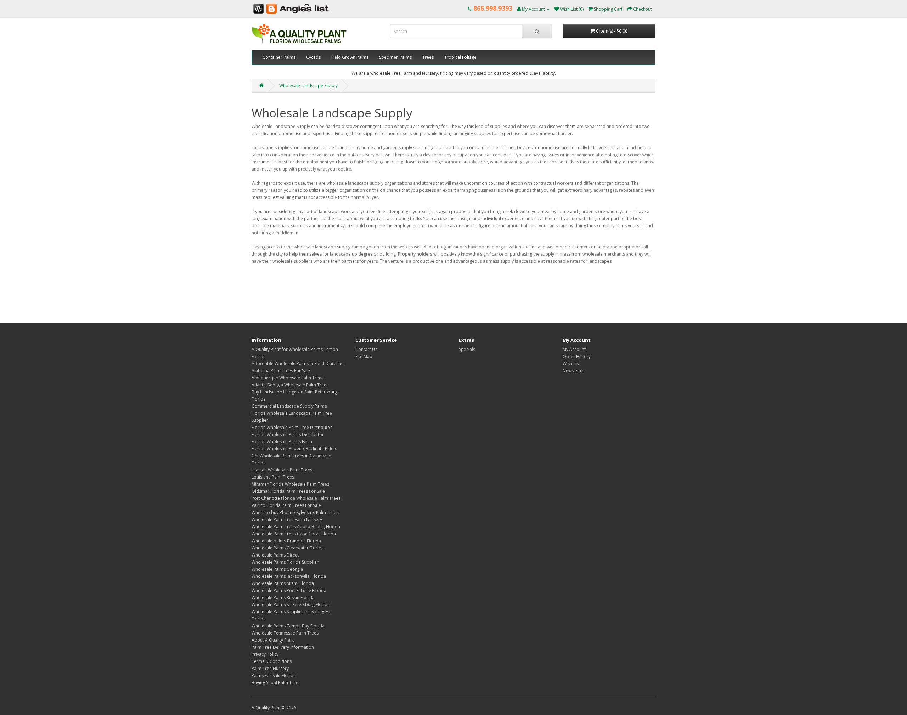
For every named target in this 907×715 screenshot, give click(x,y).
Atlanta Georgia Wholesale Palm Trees (290, 385)
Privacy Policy (265, 654)
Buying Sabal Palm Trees (276, 683)
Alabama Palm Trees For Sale (281, 371)
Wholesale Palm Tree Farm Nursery (287, 519)
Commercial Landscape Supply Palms (289, 406)
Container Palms (279, 57)
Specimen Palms (395, 57)
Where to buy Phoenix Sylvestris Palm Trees (295, 512)
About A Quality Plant (273, 640)
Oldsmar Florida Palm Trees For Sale (288, 491)
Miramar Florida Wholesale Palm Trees (290, 484)
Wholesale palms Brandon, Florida (286, 541)
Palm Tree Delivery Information (283, 647)
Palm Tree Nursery (270, 668)
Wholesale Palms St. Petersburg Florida (291, 605)
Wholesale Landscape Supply (308, 86)
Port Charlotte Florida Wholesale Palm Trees (296, 498)
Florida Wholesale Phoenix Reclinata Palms (294, 449)
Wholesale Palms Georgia (277, 569)
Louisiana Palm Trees (273, 477)
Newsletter (573, 371)
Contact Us (366, 349)
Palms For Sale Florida (274, 675)
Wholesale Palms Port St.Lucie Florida (289, 590)
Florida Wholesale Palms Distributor (288, 434)
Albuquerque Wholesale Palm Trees (287, 378)
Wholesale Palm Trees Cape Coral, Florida (294, 534)
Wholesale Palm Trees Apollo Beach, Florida (296, 527)
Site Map (363, 356)
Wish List (571, 364)
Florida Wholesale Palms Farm (282, 442)
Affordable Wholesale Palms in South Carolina (298, 364)
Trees (428, 57)
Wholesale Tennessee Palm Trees (285, 633)
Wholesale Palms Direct (275, 555)
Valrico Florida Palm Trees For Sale (286, 505)
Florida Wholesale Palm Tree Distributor (292, 427)
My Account (574, 349)
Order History (577, 356)
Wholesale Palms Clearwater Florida (288, 548)
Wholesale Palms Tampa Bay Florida (288, 626)
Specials (467, 349)
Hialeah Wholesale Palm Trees (282, 470)
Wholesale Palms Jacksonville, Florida (289, 576)
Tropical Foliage (460, 57)
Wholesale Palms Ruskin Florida (283, 597)
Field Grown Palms (349, 57)
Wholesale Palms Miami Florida (283, 583)
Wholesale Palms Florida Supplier (285, 562)
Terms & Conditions (272, 661)
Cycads (313, 57)
